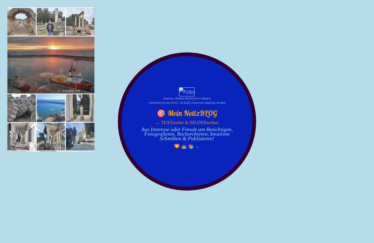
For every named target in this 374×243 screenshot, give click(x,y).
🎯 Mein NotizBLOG (187, 113)
